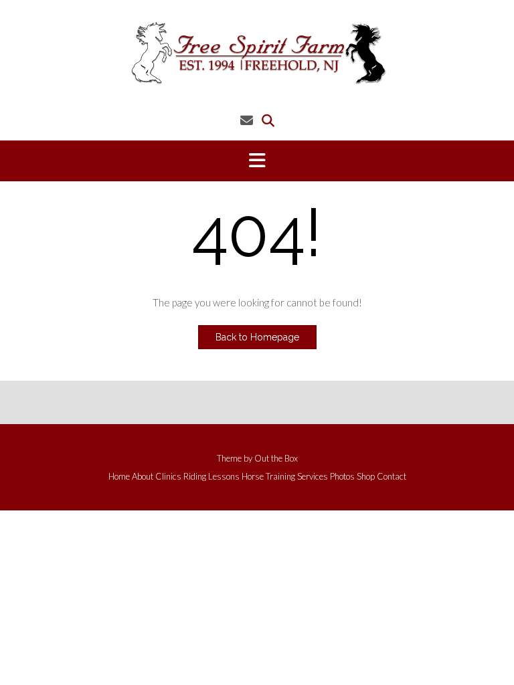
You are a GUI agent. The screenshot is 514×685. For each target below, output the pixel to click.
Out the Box (276, 458)
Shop (366, 476)
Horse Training (268, 476)
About (142, 476)
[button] (257, 161)
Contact (391, 476)
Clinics (168, 476)
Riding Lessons (211, 476)
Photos (342, 476)
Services (312, 476)
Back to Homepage (257, 337)
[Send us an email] (246, 120)
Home (119, 476)
